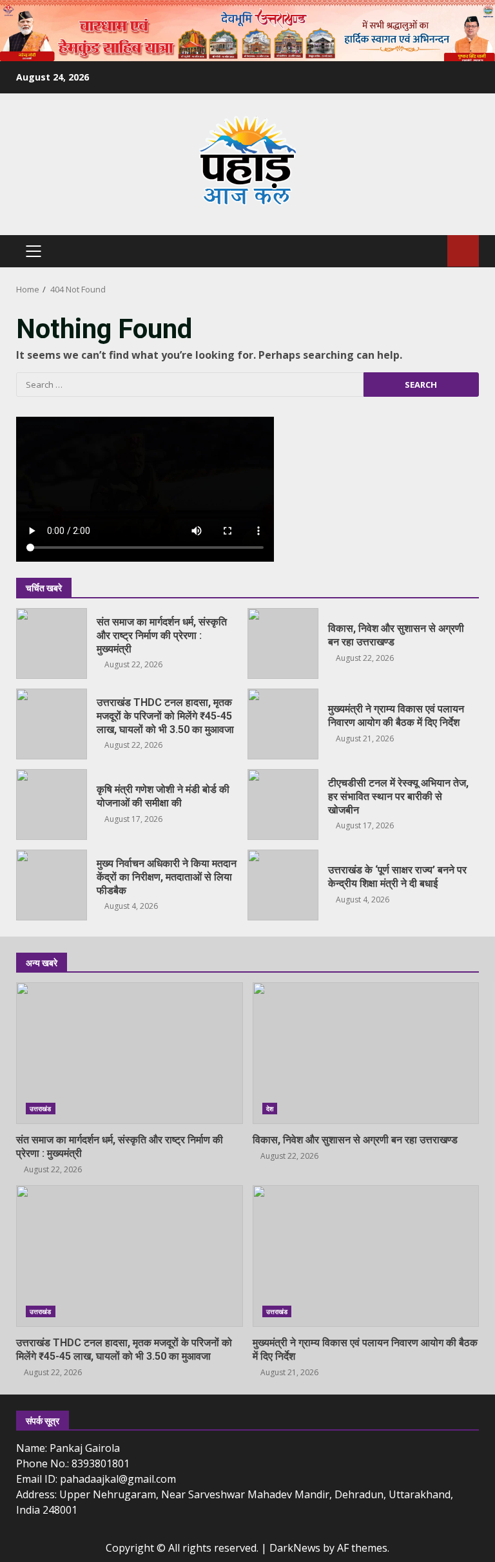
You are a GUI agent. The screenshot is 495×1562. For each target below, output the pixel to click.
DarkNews (294, 1548)
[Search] (431, 251)
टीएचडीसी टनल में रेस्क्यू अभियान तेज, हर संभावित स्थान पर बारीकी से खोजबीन (283, 804)
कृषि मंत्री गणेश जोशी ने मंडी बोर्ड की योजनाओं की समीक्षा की (51, 804)
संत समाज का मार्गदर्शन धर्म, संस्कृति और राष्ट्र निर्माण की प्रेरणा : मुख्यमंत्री (51, 643)
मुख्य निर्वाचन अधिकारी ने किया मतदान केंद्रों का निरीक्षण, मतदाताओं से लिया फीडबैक (51, 885)
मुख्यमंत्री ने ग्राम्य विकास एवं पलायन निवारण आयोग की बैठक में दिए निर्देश (283, 724)
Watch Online (463, 251)
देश (269, 1108)
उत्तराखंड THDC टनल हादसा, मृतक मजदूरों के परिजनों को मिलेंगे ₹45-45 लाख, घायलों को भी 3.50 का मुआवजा (51, 724)
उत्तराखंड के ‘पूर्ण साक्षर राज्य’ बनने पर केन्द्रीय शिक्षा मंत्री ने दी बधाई (283, 885)
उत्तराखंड (41, 1108)
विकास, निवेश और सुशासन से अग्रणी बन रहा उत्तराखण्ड (283, 643)
